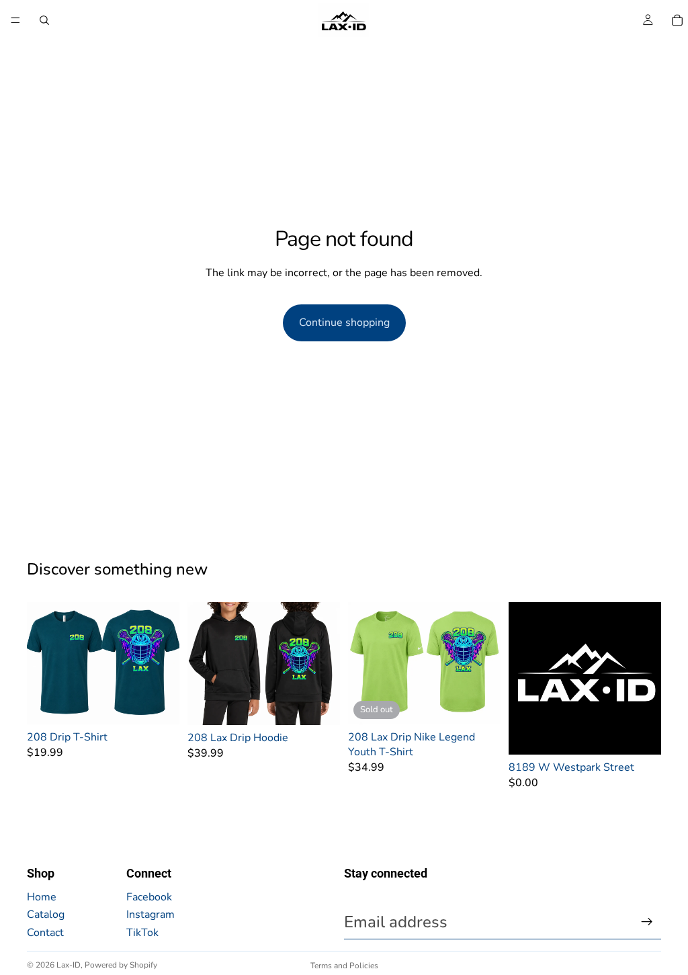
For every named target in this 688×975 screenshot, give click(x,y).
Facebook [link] (149, 897)
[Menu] (15, 20)
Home (41, 897)
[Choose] (158, 703)
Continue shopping (344, 322)
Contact (45, 932)
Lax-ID (68, 965)
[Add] (640, 734)
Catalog (45, 914)
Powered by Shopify (121, 965)
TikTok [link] (142, 932)
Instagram (150, 914)
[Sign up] (647, 922)
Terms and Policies (344, 965)
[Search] (44, 20)
